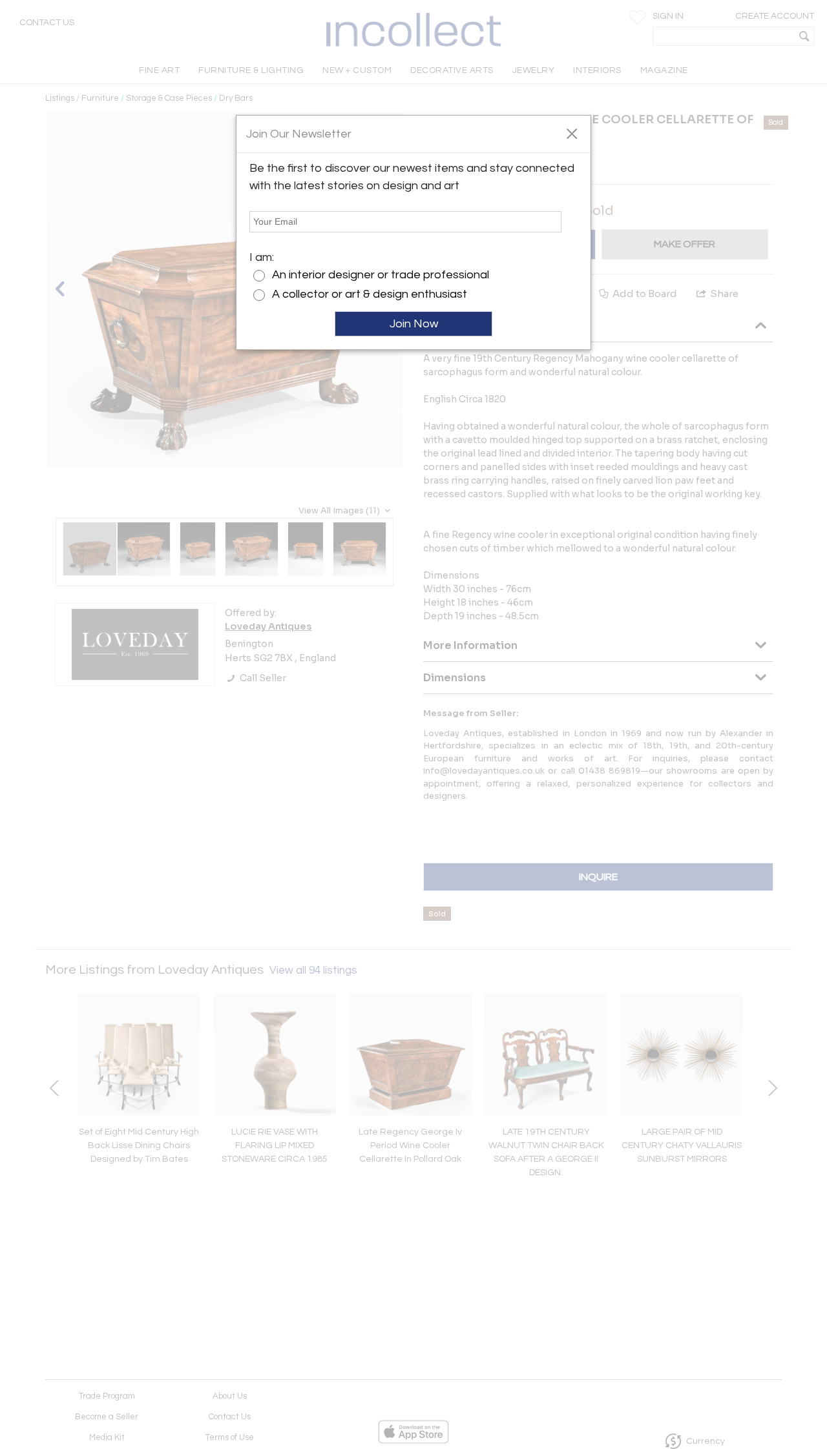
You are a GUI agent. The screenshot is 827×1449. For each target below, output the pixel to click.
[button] (571, 133)
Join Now (414, 324)
